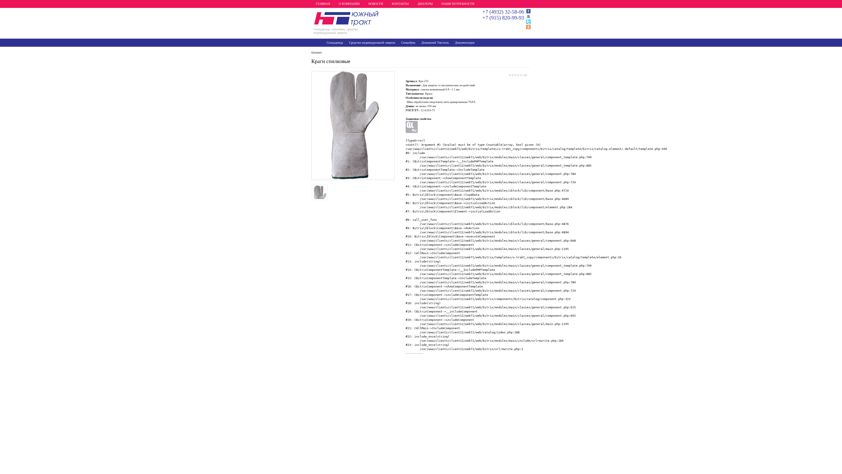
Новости (375, 3)
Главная (323, 3)
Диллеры (425, 3)
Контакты (400, 3)
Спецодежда (335, 42)
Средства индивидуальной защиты (372, 42)
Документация (464, 42)
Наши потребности (457, 3)
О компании (349, 3)
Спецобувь (408, 42)
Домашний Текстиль (435, 42)
